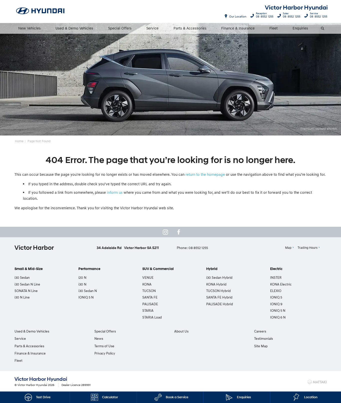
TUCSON (149, 290)
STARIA (148, 310)
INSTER (276, 277)
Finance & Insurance (238, 28)
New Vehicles (29, 28)
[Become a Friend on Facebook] (178, 232)
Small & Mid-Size (28, 269)
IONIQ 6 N (278, 317)
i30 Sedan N (87, 290)
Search (323, 28)
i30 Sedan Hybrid (219, 277)
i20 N (82, 277)
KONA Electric (281, 284)
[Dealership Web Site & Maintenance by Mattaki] (317, 382)
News (98, 338)
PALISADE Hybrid (219, 304)
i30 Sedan (22, 277)
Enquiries (300, 28)
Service (152, 28)
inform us (115, 192)
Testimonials (263, 338)
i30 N (82, 284)
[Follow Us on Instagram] (165, 232)
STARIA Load (152, 317)
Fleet (273, 28)
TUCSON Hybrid (218, 290)
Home (19, 141)
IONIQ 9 (276, 304)
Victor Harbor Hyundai (296, 7)
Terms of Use (104, 346)
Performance (89, 269)
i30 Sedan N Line (27, 284)
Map (288, 248)
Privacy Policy (104, 353)
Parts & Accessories (189, 28)
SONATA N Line (26, 290)
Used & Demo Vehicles (74, 28)
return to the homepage (205, 174)
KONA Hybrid (216, 284)
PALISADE (150, 304)
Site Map (261, 346)
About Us (181, 331)
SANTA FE (150, 297)
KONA (147, 284)
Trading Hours (308, 248)
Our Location (237, 16)
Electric (276, 269)
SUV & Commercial (158, 269)
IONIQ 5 (276, 297)
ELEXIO (275, 290)
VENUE (148, 277)
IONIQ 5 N (86, 297)
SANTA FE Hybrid (219, 297)
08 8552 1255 (264, 15)
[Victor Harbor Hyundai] (40, 11)
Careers (260, 331)
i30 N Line (22, 297)
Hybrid (211, 269)
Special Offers (120, 28)
